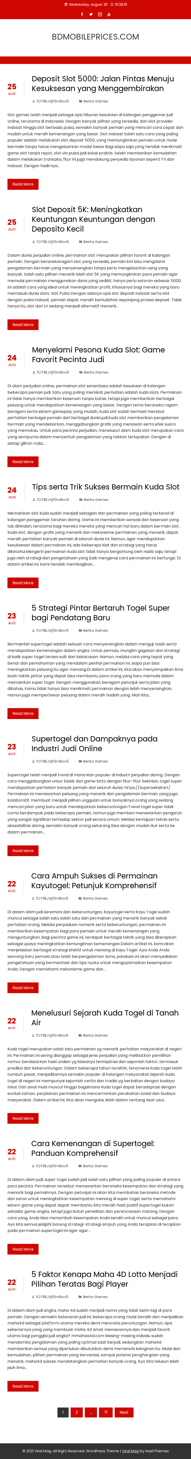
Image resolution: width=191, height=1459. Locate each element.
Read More (23, 184)
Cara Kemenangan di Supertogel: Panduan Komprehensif (92, 1148)
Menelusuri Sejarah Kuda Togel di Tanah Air (105, 1018)
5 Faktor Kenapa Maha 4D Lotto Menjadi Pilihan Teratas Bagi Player (104, 1279)
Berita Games (96, 101)
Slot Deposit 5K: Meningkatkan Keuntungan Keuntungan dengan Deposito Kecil (93, 219)
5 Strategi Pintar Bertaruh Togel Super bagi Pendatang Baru (101, 613)
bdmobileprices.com (95, 36)
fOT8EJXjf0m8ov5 (53, 101)
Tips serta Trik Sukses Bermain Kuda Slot (106, 487)
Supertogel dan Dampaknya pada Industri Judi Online (95, 743)
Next (124, 1412)
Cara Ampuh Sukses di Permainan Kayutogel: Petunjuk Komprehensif (94, 881)
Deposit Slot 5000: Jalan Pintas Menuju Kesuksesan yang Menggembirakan (103, 83)
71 (106, 1412)
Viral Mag (130, 1451)
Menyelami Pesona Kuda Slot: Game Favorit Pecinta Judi (98, 354)
